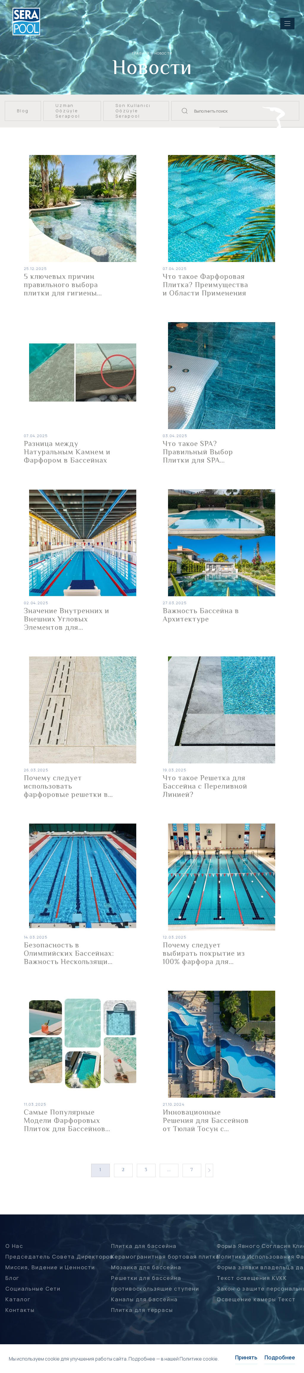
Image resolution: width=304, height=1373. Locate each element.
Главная (140, 53)
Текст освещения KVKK (252, 1278)
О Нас (14, 1246)
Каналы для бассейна (144, 1299)
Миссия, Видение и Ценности (50, 1267)
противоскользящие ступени (155, 1289)
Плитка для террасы (142, 1310)
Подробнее (280, 1357)
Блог (12, 1278)
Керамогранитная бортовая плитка (165, 1256)
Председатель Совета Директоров (59, 1256)
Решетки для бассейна (146, 1278)
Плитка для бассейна (144, 1246)
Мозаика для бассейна (146, 1267)
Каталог (18, 1299)
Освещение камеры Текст (256, 1299)
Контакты (19, 1310)
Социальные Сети (33, 1289)
